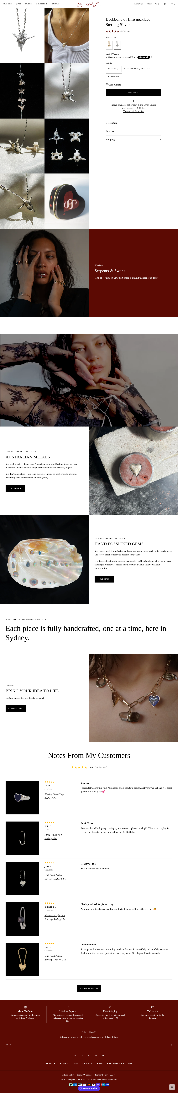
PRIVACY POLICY (82, 1063)
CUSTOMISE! (138, 4)
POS (90, 1079)
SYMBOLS (28, 4)
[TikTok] (89, 1055)
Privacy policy (101, 1074)
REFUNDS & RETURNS (119, 1063)
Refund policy (68, 1074)
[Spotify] (103, 1055)
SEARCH (50, 1063)
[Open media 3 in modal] (22, 91)
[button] (165, 4)
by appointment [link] (16, 708)
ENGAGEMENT (41, 4)
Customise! (113, 76)
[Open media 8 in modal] (66, 201)
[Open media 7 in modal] (22, 201)
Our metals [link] (15, 488)
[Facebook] (82, 1055)
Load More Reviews (89, 988)
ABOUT (149, 4)
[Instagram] (75, 1055)
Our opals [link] (104, 579)
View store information (133, 111)
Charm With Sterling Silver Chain (137, 69)
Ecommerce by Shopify (107, 1079)
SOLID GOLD (8, 4)
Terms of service (84, 1074)
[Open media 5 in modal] (22, 146)
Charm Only (113, 69)
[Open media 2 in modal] (66, 35)
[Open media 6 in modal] (66, 146)
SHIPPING (64, 1063)
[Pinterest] (96, 1055)
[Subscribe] (168, 1045)
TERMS (99, 1063)
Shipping (110, 139)
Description (112, 122)
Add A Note (115, 84)
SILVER (18, 4)
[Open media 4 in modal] (66, 91)
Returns (110, 131)
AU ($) (157, 4)
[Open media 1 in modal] (22, 35)
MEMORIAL (55, 4)
